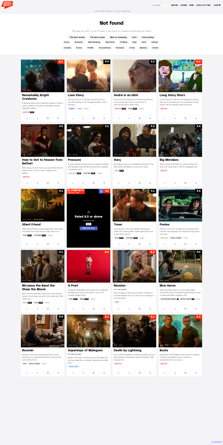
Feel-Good (110, 42)
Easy (134, 42)
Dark (144, 42)
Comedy (67, 48)
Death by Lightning (127, 350)
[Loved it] (48, 118)
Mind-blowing (94, 42)
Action (155, 48)
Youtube (89, 173)
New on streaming (118, 37)
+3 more (86, 108)
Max (24, 364)
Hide (58, 118)
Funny (66, 42)
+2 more (99, 173)
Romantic (79, 42)
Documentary (105, 48)
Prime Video (74, 366)
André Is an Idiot (126, 95)
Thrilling (123, 42)
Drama (79, 48)
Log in (217, 5)
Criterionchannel (170, 299)
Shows (183, 5)
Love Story (76, 95)
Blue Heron (168, 285)
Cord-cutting (203, 5)
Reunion (119, 285)
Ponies (164, 224)
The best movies (77, 37)
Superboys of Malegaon (85, 350)
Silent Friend (31, 224)
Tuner (118, 224)
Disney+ (72, 108)
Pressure (74, 160)
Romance (120, 48)
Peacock (74, 173)
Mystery (143, 48)
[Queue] (37, 118)
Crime (132, 48)
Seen (27, 118)
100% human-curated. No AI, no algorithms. (113, 11)
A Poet (73, 285)
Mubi (84, 299)
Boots (164, 350)
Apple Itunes (176, 238)
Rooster (28, 350)
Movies (174, 5)
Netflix (28, 112)
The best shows (97, 37)
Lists (134, 37)
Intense (155, 42)
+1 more (186, 238)
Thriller (90, 48)
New (191, 5)
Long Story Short (172, 95)
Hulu (80, 108)
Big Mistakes (169, 160)
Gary (117, 160)
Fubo (117, 302)
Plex (132, 108)
